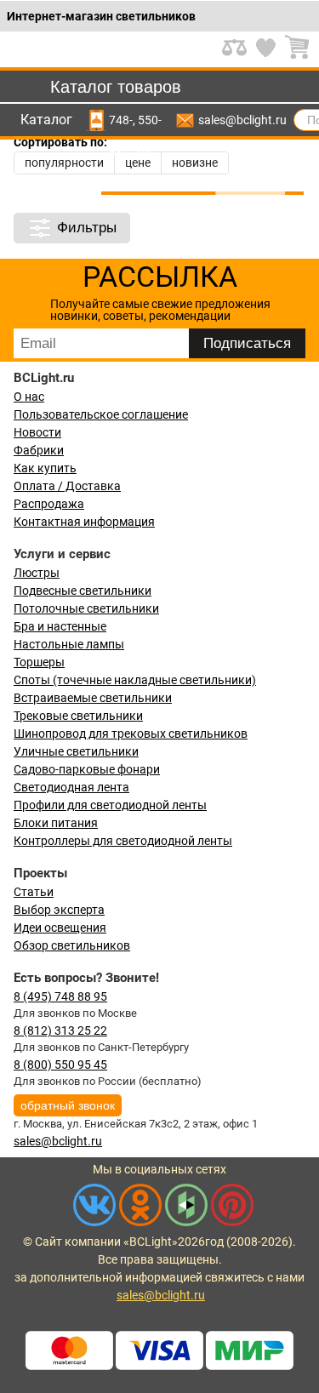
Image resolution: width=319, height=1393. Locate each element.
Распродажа (49, 504)
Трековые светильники (78, 715)
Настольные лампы (69, 644)
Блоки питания (56, 823)
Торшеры (39, 662)
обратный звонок (67, 1105)
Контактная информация (84, 521)
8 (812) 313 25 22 (60, 1030)
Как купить (45, 468)
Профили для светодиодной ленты (110, 805)
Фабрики (39, 450)
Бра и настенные (60, 626)
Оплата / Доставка (67, 486)
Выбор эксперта (59, 909)
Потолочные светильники (86, 608)
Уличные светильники (76, 751)
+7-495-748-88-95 (121, 120)
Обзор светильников (72, 945)
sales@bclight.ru (242, 120)
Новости (37, 432)
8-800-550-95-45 (150, 120)
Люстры (37, 572)
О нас (29, 396)
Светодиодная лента (71, 787)
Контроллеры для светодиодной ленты (123, 841)
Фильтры (87, 228)
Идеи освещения (60, 927)
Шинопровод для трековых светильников (131, 733)
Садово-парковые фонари (87, 769)
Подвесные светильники (82, 590)
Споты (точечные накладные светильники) (135, 680)
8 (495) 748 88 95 (60, 996)
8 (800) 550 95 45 (60, 1064)
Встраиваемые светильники (93, 698)
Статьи (34, 892)
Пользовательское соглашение (101, 414)
